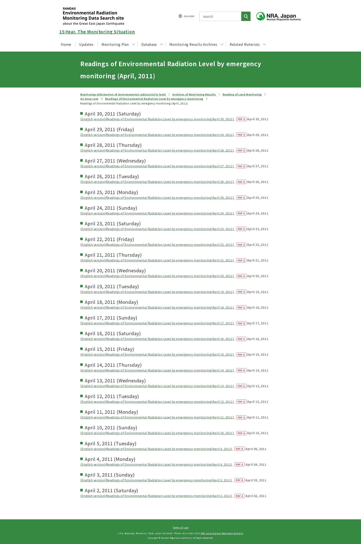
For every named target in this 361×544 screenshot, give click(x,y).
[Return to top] (347, 503)
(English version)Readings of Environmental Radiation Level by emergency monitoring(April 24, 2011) (157, 213)
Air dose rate (89, 98)
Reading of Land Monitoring (242, 94)
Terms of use (180, 527)
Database (149, 44)
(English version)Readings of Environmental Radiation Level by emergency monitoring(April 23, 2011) (157, 229)
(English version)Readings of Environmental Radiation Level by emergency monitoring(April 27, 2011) (157, 166)
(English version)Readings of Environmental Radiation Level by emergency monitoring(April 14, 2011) (157, 370)
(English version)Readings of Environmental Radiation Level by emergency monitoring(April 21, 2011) (157, 260)
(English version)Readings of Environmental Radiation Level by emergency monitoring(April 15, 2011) (157, 354)
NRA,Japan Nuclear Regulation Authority (222, 533)
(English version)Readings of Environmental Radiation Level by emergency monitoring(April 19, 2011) (157, 292)
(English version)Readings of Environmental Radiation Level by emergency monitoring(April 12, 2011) (157, 401)
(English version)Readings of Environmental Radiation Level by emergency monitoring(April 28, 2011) (157, 150)
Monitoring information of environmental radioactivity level (123, 94)
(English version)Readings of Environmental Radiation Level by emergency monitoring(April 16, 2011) (157, 339)
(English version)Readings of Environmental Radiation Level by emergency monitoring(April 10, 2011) (157, 433)
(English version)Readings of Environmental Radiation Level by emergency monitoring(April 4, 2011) (156, 464)
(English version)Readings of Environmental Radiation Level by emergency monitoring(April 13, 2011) (157, 386)
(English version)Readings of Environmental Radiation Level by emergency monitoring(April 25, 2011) (157, 197)
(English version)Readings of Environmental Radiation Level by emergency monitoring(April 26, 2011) (157, 182)
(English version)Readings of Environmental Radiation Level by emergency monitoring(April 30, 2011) (157, 119)
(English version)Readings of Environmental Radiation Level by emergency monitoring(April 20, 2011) (157, 276)
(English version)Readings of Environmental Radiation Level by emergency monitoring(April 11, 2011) (157, 417)
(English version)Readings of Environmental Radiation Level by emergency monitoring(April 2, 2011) (156, 496)
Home (66, 44)
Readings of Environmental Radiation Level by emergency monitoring (154, 98)
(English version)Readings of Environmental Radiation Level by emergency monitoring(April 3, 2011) (156, 480)
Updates (86, 44)
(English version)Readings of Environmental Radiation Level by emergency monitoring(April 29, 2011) (157, 135)
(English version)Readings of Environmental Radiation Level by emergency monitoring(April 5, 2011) (156, 449)
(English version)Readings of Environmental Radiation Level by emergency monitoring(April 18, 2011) (157, 307)
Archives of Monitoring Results (194, 94)
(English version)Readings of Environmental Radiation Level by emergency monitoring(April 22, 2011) (157, 244)
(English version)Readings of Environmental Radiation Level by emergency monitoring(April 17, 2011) (157, 323)
